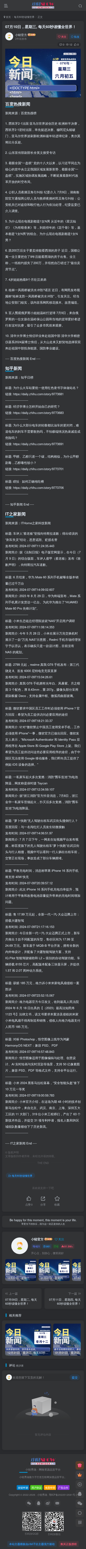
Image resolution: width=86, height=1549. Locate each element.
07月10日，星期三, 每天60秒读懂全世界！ (40, 26)
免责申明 (50, 1487)
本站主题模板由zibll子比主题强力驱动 (32, 1544)
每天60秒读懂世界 (24, 17)
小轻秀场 (42, 1494)
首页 (8, 17)
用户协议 (37, 1487)
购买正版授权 (69, 1544)
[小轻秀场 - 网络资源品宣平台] (43, 1461)
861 (48, 1246)
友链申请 (23, 1487)
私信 (76, 36)
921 (38, 1246)
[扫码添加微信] (80, 1503)
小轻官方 (21, 35)
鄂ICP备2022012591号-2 (63, 1494)
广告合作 (63, 1487)
